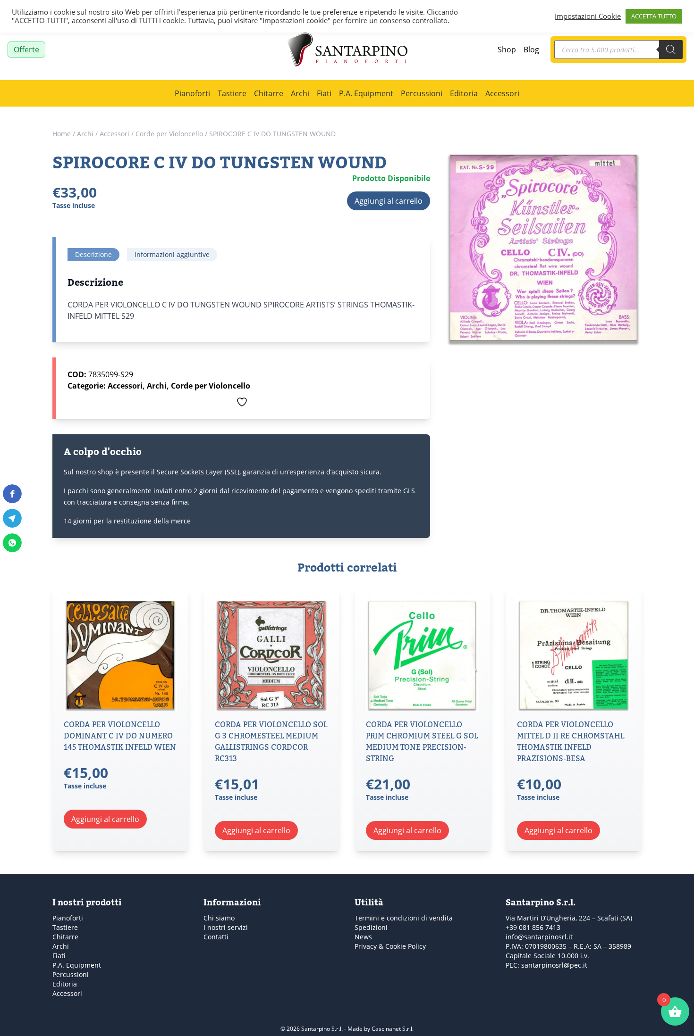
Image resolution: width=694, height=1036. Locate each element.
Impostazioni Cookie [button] (588, 16)
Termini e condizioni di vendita (404, 917)
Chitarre (268, 93)
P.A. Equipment (366, 93)
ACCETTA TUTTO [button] (654, 16)
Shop (507, 49)
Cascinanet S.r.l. (393, 1028)
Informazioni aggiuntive (172, 254)
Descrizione (93, 254)
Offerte (26, 49)
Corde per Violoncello (169, 133)
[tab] (93, 254)
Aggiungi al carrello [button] (105, 819)
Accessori (502, 93)
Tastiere (232, 93)
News (363, 936)
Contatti (216, 936)
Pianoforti (192, 93)
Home (61, 133)
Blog (531, 49)
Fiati (324, 93)
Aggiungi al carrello (389, 201)
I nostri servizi (225, 927)
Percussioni (421, 93)
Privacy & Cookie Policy (390, 946)
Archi (300, 93)
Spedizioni (371, 927)
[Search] (671, 49)
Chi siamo (219, 917)
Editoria (464, 93)
